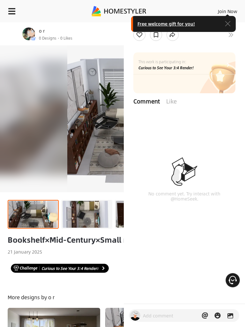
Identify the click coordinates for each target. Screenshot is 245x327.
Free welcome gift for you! (166, 23)
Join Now (227, 11)
